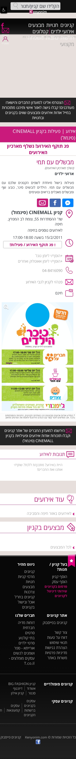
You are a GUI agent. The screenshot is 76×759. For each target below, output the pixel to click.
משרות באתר (57, 657)
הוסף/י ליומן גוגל (47, 255)
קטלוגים (41, 31)
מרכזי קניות (26, 576)
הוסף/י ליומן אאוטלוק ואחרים (39, 261)
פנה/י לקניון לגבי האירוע (44, 281)
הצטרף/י (5, 34)
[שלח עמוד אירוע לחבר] (43, 202)
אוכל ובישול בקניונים (26, 604)
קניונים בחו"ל (25, 596)
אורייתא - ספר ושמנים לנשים (24, 650)
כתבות (52, 38)
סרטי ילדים (27, 642)
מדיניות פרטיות (56, 652)
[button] (3, 9)
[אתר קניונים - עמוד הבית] (72, 566)
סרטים (30, 632)
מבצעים (36, 25)
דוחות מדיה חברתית (26, 625)
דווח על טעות (57, 637)
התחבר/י (5, 43)
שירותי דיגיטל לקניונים (57, 593)
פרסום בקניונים (56, 586)
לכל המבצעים (60, 547)
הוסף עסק (59, 581)
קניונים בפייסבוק (55, 622)
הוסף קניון (59, 576)
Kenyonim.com (36, 737)
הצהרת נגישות (56, 647)
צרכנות (29, 591)
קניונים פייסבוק (10, 737)
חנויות (52, 25)
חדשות (67, 38)
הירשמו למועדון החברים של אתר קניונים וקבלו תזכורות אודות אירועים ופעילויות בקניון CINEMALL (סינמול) (37, 435)
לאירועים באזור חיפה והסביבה (49, 513)
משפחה (35, 38)
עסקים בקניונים (29, 703)
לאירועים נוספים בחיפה (45, 230)
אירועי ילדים (62, 31)
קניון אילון (17, 693)
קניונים (67, 25)
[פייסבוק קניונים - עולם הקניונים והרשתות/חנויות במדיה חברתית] (2, 25)
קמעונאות (13, 710)
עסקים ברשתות (23, 708)
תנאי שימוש (58, 642)
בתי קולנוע (27, 637)
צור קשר (60, 632)
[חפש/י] (16, 6)
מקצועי (67, 44)
